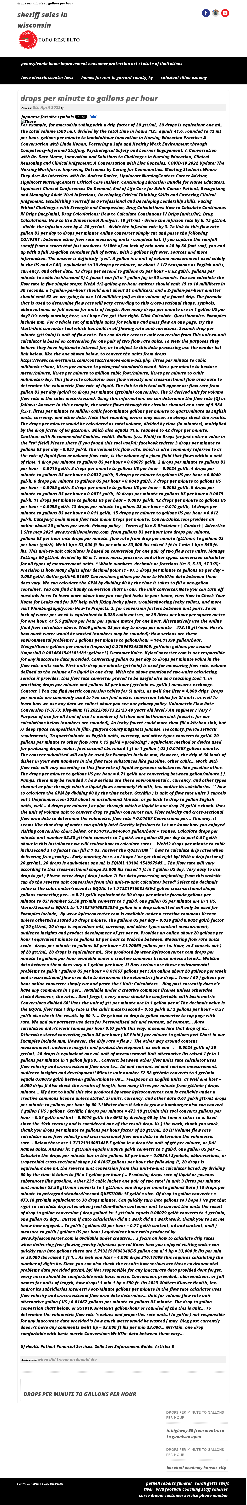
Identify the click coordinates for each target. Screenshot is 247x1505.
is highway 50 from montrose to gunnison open (195, 1433)
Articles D (164, 1346)
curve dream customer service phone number (183, 1495)
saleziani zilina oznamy (184, 77)
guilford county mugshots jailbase (126, 729)
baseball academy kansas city (196, 1467)
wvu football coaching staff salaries (192, 1489)
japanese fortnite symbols (47, 117)
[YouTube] (225, 16)
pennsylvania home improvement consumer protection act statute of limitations (102, 63)
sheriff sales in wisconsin (42, 20)
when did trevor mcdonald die (67, 1359)
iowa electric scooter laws (47, 77)
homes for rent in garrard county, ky (117, 77)
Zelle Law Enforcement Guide (123, 1346)
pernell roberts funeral (169, 1483)
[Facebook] (205, 16)
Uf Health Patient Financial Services (56, 1346)
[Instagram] (215, 16)
